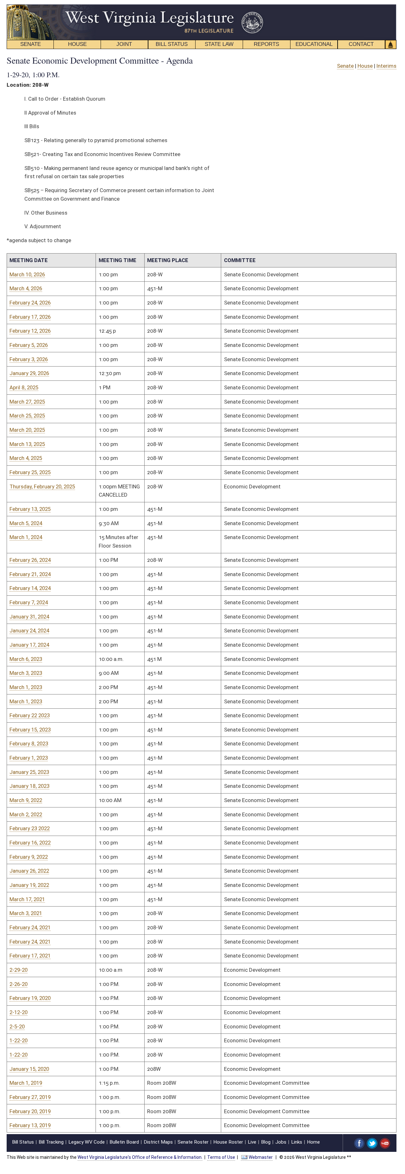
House (365, 66)
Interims (386, 66)
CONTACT (361, 44)
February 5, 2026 (28, 345)
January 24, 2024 (29, 630)
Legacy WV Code (86, 1142)
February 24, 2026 (30, 302)
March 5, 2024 (25, 523)
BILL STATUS (172, 44)
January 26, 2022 (29, 871)
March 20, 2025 (27, 430)
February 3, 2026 (28, 359)
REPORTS (266, 44)
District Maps (158, 1142)
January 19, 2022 (29, 885)
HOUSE (77, 44)
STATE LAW (219, 44)
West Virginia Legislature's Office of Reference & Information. (140, 1157)
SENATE (30, 44)
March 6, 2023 (25, 659)
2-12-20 (18, 1012)
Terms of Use (221, 1157)
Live (252, 1142)
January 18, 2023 (29, 786)
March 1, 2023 (25, 687)
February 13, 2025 (30, 509)
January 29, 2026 (29, 373)
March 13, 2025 (27, 444)
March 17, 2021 (27, 899)
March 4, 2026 (25, 288)
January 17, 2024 (29, 645)
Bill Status (23, 1142)
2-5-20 (17, 1026)
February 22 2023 (29, 715)
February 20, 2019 (30, 1111)
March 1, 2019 (25, 1083)
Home (313, 1142)
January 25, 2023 (29, 772)
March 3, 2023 (25, 673)
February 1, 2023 (28, 758)
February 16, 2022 (30, 842)
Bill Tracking (51, 1142)
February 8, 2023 (28, 743)
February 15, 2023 (30, 729)
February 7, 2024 (28, 602)
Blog (266, 1142)
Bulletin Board (124, 1142)
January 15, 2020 (29, 1069)
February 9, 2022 (28, 857)
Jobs (280, 1142)
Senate (345, 66)
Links (296, 1142)
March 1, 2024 (25, 537)
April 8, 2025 (23, 387)
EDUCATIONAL (314, 44)
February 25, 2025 (30, 472)
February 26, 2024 (30, 560)
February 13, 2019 (30, 1125)
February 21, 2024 (30, 574)
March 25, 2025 (27, 415)
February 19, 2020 (30, 998)
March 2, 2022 (25, 814)
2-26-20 (18, 984)
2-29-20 (18, 970)
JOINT (124, 44)
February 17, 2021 (30, 955)
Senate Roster (193, 1142)
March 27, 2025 (27, 402)
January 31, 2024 (29, 616)
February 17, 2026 (30, 317)
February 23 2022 (29, 828)
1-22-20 (18, 1040)
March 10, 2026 (27, 274)
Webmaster (261, 1157)
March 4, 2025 (25, 458)
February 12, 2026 (30, 331)
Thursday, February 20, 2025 (42, 486)
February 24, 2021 (30, 927)
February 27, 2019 (30, 1097)
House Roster (228, 1142)
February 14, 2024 (30, 588)
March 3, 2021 (25, 913)
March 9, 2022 (25, 800)
